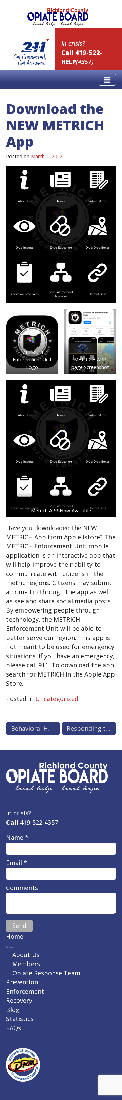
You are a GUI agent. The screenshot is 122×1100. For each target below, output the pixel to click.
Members (26, 964)
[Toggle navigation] (107, 79)
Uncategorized (56, 698)
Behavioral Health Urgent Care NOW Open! (35, 728)
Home (14, 936)
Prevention (22, 982)
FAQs (13, 1028)
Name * (17, 837)
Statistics (20, 1019)
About (12, 947)
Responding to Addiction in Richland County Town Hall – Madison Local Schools (91, 728)
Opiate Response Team (46, 973)
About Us (26, 955)
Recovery (19, 1000)
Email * (16, 862)
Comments (22, 888)
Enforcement (25, 991)
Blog (12, 1009)
